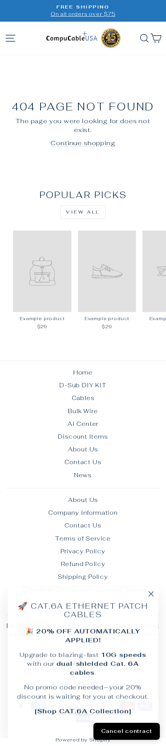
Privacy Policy (83, 551)
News (83, 475)
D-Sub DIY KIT (83, 385)
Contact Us (82, 462)
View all (83, 212)
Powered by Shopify (83, 739)
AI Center (83, 423)
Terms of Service (83, 538)
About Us (83, 449)
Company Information (83, 512)
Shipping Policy (83, 576)
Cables (83, 398)
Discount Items (83, 436)
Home (83, 372)
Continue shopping (83, 143)
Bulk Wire (83, 411)
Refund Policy (83, 564)
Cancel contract (126, 730)
